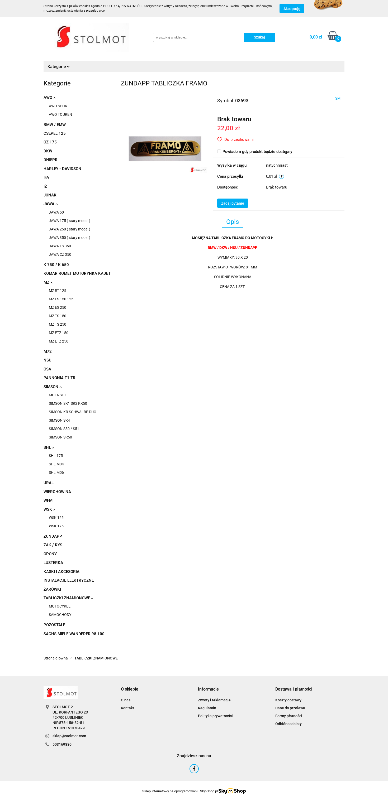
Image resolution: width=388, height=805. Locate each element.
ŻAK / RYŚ (53, 545)
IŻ (45, 186)
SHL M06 (56, 472)
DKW (48, 151)
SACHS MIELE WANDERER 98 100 (74, 634)
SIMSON (51, 386)
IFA (46, 177)
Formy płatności (288, 716)
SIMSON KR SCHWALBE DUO (72, 412)
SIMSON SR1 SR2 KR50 (68, 403)
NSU (47, 360)
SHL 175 (56, 456)
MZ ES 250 (57, 307)
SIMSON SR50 (60, 437)
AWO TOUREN (60, 114)
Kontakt (127, 708)
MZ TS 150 (57, 316)
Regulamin (207, 708)
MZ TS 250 (57, 324)
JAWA (49, 203)
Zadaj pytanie (232, 203)
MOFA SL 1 (58, 395)
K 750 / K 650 (56, 264)
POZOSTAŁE (54, 625)
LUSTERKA (53, 562)
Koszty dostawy (288, 700)
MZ (47, 282)
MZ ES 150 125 (61, 299)
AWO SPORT (59, 106)
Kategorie (57, 66)
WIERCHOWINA (57, 491)
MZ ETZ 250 (58, 341)
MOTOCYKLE (59, 606)
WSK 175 (56, 526)
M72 (48, 351)
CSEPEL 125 (55, 133)
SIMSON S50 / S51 (64, 429)
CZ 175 (50, 142)
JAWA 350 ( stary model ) (69, 237)
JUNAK (50, 195)
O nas (125, 700)
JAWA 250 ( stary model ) (69, 229)
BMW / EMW (55, 124)
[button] (129, 689)
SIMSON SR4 (59, 420)
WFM (48, 500)
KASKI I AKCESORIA (61, 571)
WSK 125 (56, 517)
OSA (47, 369)
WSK (48, 509)
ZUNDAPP (53, 536)
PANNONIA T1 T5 (59, 377)
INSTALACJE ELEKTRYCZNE (69, 580)
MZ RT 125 (57, 290)
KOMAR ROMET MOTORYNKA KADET (77, 273)
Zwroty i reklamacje (214, 700)
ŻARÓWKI (52, 589)
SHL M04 (56, 464)
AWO (48, 97)
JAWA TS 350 (60, 246)
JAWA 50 (56, 212)
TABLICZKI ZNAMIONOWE (67, 598)
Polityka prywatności (215, 716)
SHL (48, 447)
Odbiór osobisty (288, 724)
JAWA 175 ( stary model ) (69, 221)
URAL (49, 482)
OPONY (50, 554)
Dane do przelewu (290, 708)
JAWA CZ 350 (60, 254)
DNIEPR (51, 159)
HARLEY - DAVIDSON (62, 168)
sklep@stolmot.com (69, 736)
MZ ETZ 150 (58, 333)
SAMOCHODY (60, 615)
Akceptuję (291, 9)
